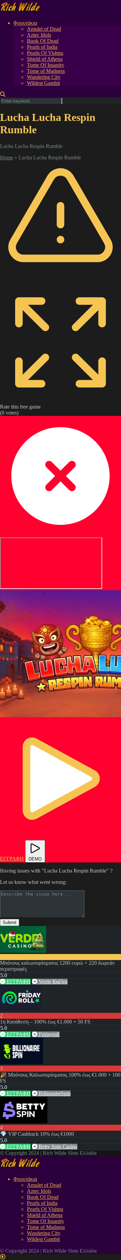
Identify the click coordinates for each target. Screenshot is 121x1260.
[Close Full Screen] (60, 534)
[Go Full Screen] (60, 401)
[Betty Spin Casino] (23, 1121)
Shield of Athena (45, 59)
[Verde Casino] (23, 951)
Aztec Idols (39, 35)
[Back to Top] (2, 1257)
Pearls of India (42, 47)
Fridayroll (48, 1034)
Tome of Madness (46, 71)
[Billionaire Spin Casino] (21, 1062)
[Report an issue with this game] (60, 279)
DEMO (35, 858)
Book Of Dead (42, 41)
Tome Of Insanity (45, 65)
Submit (9, 922)
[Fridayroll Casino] (21, 1009)
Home (6, 157)
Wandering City (44, 77)
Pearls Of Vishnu (45, 53)
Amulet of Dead (44, 29)
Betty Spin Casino (57, 1146)
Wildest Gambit (43, 83)
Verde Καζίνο (52, 981)
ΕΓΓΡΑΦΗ (18, 981)
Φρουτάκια (25, 23)
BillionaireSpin (54, 1093)
